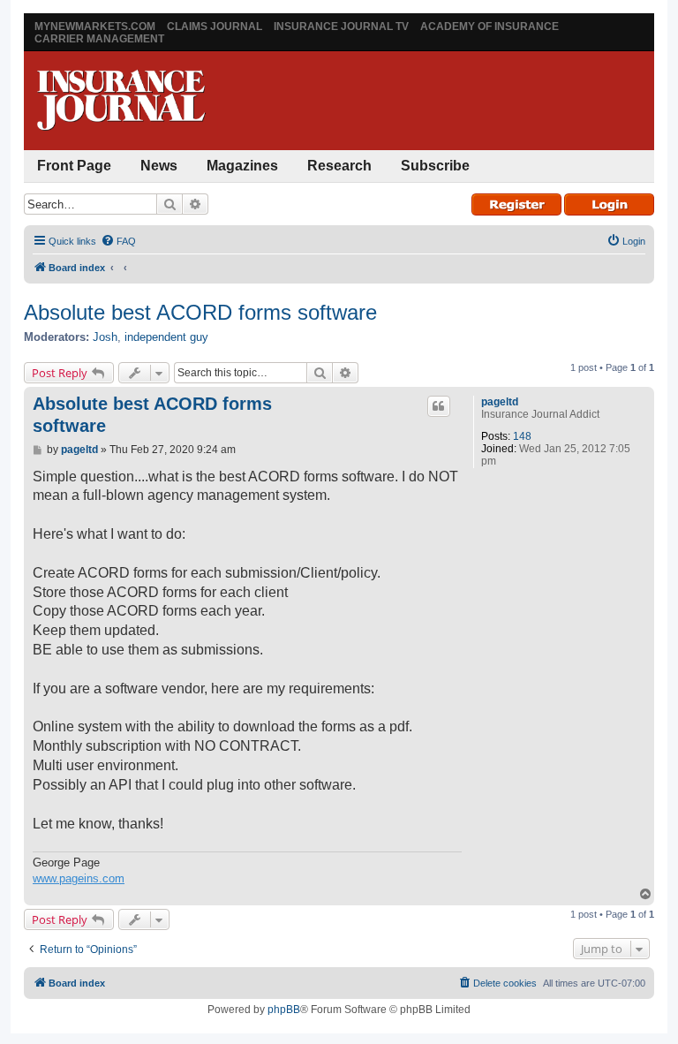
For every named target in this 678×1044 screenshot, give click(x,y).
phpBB (283, 1009)
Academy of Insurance (489, 26)
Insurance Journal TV (341, 26)
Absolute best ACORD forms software (200, 312)
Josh (105, 337)
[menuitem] (118, 241)
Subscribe (435, 165)
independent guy (166, 337)
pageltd (499, 402)
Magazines (242, 165)
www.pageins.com (78, 878)
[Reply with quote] (438, 406)
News (158, 165)
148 (522, 436)
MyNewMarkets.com (94, 26)
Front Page (74, 165)
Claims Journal (214, 26)
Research (339, 165)
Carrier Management (99, 39)
